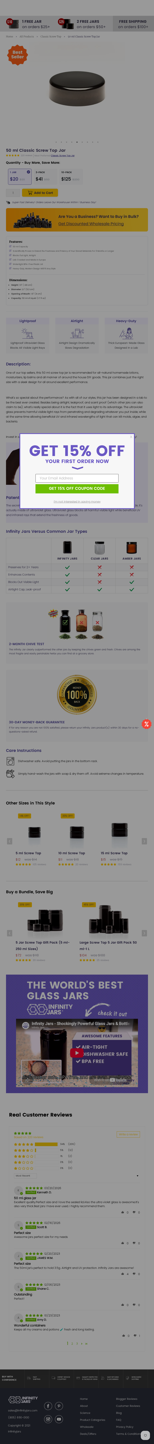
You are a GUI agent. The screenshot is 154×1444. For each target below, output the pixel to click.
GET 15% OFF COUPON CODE (77, 488)
